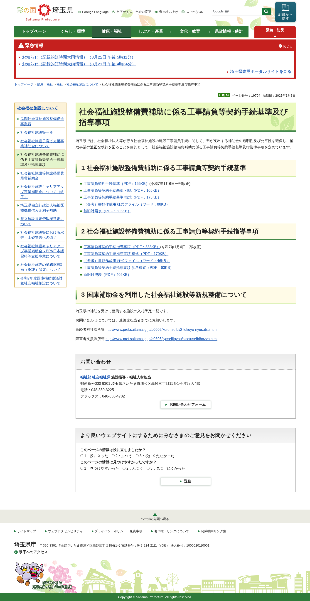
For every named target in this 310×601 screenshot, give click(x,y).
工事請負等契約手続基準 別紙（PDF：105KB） (122, 190)
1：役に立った (96, 456)
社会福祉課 (101, 377)
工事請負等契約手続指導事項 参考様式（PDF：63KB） (129, 268)
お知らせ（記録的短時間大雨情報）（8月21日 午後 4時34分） (79, 64)
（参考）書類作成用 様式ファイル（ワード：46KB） (127, 261)
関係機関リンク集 (213, 531)
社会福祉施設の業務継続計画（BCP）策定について (42, 267)
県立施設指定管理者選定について (42, 221)
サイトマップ (26, 531)
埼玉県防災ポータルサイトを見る (260, 71)
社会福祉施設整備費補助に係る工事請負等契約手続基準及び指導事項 (42, 159)
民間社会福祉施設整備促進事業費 (42, 121)
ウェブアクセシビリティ (65, 531)
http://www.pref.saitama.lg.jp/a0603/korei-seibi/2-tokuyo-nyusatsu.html (161, 329)
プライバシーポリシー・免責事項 (118, 531)
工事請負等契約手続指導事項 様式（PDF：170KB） (126, 254)
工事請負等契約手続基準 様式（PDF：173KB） (122, 197)
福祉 (60, 84)
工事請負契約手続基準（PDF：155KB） (116, 184)
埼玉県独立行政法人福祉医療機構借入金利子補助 (42, 207)
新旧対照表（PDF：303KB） (107, 211)
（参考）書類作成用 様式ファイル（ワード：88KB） (127, 204)
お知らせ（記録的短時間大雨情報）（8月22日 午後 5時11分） (78, 57)
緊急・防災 (275, 30)
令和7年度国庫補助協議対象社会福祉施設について (41, 280)
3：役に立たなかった (157, 456)
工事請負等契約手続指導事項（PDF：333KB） (122, 247)
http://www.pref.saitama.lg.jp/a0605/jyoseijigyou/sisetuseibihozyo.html (161, 339)
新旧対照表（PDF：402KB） (107, 275)
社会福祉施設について (82, 84)
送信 (187, 481)
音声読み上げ (168, 12)
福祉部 (85, 377)
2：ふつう (124, 456)
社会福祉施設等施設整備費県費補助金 (42, 175)
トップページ (23, 84)
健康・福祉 (45, 84)
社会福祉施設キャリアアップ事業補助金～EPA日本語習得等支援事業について (42, 251)
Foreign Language (95, 12)
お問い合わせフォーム (188, 404)
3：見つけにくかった (167, 468)
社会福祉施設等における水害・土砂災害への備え (42, 235)
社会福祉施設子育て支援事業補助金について (42, 143)
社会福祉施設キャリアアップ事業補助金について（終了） (42, 192)
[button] (275, 36)
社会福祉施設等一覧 (36, 132)
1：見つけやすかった (101, 468)
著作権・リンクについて (171, 531)
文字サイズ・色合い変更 (133, 12)
